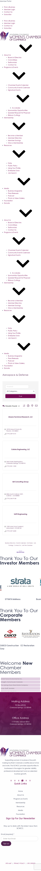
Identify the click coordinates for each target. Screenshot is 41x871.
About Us (7, 55)
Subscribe (7, 14)
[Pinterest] (30, 780)
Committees (12, 60)
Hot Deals (30, 543)
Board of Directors (14, 57)
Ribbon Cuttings (14, 115)
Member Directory (15, 138)
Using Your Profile (14, 168)
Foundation (8, 201)
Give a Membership (15, 143)
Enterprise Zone (14, 171)
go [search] (21, 396)
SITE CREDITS (31, 863)
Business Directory (10, 543)
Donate (7, 203)
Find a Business (9, 7)
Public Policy (12, 166)
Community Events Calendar (19, 88)
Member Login (9, 9)
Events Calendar (21, 543)
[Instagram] (15, 780)
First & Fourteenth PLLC (8, 690)
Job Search (12, 173)
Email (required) (7, 834)
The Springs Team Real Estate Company (14, 684)
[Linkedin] (19, 780)
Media (6, 188)
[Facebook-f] (11, 780)
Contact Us (8, 12)
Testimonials (12, 62)
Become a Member (15, 136)
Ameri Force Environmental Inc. (11, 677)
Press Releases (13, 193)
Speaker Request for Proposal (19, 113)
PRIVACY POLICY (19, 863)
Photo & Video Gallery (16, 198)
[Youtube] (26, 780)
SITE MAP (8, 863)
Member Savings (14, 140)
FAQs (10, 163)
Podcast (11, 196)
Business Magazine (15, 191)
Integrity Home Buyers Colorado (12, 681)
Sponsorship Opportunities (18, 110)
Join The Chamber (27, 545)
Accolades (16, 108)
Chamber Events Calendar (18, 85)
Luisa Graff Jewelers (7, 687)
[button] (3, 406)
